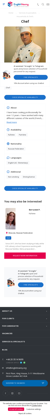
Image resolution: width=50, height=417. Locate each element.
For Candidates (10, 326)
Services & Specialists (13, 341)
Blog (4, 350)
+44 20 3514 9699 (14, 359)
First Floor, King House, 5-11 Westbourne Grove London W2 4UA (25, 374)
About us (7, 311)
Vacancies (7, 333)
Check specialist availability (25, 97)
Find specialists (31, 77)
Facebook (5, 393)
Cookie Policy (37, 405)
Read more (12, 122)
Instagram (12, 393)
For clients (8, 318)
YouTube (19, 393)
